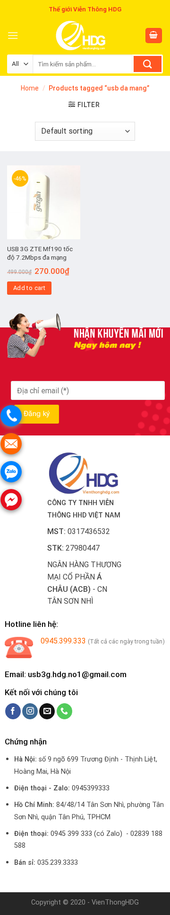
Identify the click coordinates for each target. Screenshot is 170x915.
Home (30, 88)
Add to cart (29, 287)
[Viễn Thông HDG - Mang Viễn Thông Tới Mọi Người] (81, 35)
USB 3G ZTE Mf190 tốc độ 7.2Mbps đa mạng (40, 253)
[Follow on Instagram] (30, 711)
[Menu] (12, 35)
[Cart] (153, 36)
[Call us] (64, 711)
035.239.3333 (57, 863)
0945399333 (91, 788)
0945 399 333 (71, 834)
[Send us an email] (47, 711)
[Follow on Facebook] (13, 711)
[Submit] (147, 63)
